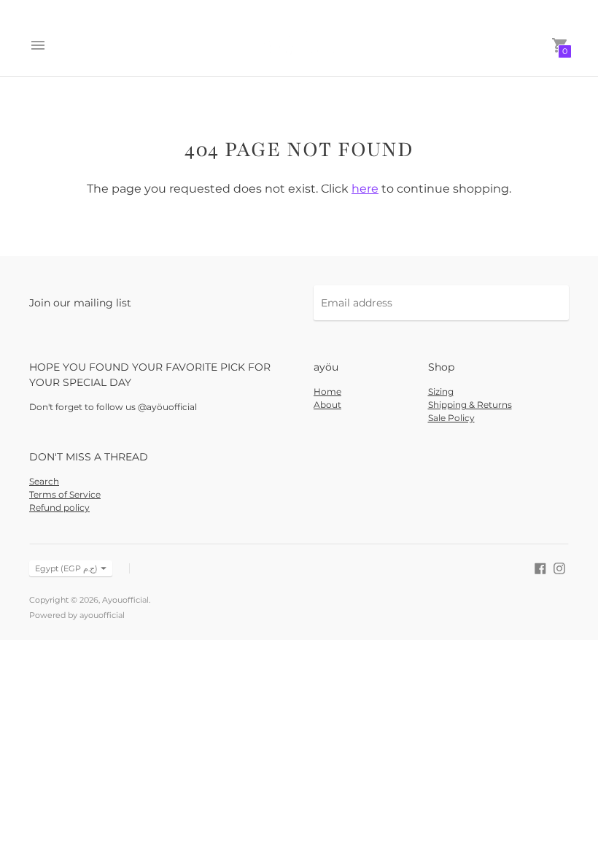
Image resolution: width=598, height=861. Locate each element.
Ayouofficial (125, 600)
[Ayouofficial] (299, 45)
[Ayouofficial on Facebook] (540, 567)
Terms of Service (65, 494)
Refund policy (59, 507)
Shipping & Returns (470, 404)
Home (327, 391)
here (365, 189)
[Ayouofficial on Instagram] (559, 567)
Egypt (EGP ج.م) (66, 568)
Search (44, 481)
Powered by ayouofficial (77, 615)
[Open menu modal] (38, 45)
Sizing (441, 391)
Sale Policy (451, 417)
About (327, 404)
